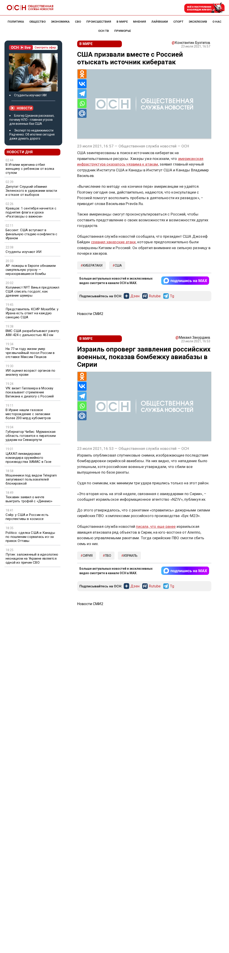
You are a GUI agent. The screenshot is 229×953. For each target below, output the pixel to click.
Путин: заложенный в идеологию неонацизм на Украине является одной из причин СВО (32, 558)
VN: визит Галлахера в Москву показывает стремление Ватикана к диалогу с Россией (30, 392)
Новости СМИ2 (90, 313)
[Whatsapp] (82, 103)
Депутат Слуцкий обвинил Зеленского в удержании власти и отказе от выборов (31, 191)
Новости (24, 108)
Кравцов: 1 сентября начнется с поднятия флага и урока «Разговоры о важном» (31, 212)
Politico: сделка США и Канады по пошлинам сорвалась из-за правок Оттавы (30, 537)
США (118, 265)
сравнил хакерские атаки (113, 242)
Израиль (130, 555)
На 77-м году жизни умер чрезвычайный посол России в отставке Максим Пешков (30, 353)
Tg (172, 296)
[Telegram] (82, 93)
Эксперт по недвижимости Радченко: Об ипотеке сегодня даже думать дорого (32, 134)
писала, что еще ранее (156, 526)
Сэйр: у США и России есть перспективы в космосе (27, 517)
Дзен (135, 296)
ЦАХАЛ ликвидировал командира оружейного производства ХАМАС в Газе (28, 458)
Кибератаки (92, 265)
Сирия (88, 555)
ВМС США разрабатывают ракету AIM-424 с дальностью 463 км (32, 333)
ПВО (108, 555)
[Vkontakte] (82, 83)
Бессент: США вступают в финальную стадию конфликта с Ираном (31, 234)
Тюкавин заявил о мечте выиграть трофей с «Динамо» (29, 499)
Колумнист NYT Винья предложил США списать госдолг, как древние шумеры (32, 291)
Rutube (155, 296)
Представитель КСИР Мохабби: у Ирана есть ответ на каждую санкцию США (32, 313)
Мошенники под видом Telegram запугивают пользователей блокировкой (31, 479)
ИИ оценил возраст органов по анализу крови (30, 373)
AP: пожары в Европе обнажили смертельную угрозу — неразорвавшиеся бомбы (31, 270)
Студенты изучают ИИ (30, 95)
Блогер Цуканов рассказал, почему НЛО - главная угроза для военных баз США (31, 119)
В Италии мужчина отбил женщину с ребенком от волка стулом (30, 169)
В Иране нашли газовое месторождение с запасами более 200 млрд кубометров (28, 414)
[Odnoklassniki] (82, 73)
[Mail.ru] (82, 113)
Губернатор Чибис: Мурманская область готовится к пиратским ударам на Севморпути (31, 436)
